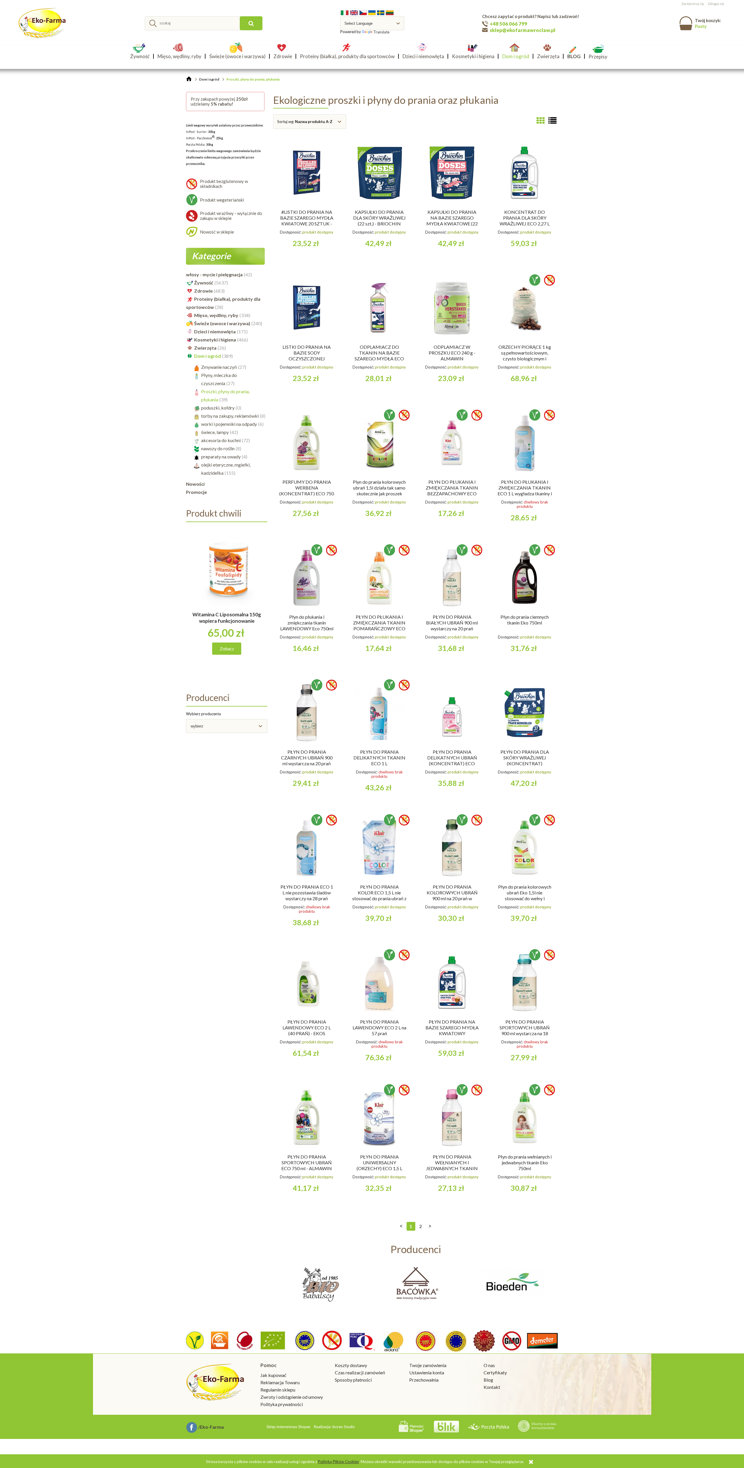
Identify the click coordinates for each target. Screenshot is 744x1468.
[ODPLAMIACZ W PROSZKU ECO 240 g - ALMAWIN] (452, 307)
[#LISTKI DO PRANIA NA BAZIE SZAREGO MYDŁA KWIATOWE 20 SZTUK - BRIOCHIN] (306, 172)
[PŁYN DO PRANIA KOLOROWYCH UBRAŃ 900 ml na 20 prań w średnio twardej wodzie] (452, 847)
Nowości (195, 484)
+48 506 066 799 (508, 24)
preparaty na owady (221, 456)
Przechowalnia (424, 1379)
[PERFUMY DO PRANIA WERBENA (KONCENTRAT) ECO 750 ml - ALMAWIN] (306, 442)
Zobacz (227, 648)
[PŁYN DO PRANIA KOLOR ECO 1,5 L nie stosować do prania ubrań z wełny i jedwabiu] (379, 847)
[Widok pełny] (552, 120)
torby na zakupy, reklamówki (230, 416)
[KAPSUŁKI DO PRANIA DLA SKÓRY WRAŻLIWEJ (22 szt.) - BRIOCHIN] (379, 172)
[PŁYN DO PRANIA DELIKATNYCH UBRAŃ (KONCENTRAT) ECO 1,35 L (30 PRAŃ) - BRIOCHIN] (452, 712)
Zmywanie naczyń (219, 367)
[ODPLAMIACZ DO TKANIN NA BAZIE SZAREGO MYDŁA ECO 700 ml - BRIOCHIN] (379, 307)
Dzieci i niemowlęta (215, 331)
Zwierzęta (205, 347)
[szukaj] (251, 23)
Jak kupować (273, 1375)
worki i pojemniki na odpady (229, 424)
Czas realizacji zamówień (360, 1372)
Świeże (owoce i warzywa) (222, 323)
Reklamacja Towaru (280, 1382)
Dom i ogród (207, 356)
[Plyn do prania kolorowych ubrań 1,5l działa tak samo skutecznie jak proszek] (379, 442)
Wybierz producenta (203, 714)
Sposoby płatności (353, 1379)
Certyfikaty (495, 1372)
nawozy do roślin (218, 448)
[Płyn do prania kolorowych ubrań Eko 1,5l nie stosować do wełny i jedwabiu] (524, 847)
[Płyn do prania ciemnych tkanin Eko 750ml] (524, 577)
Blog (488, 1379)
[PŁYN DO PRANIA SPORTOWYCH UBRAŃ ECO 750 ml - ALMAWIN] (306, 1117)
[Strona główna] (43, 23)
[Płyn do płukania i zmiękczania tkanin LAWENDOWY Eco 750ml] (306, 577)
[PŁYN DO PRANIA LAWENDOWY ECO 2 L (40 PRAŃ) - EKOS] (306, 982)
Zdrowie (203, 290)
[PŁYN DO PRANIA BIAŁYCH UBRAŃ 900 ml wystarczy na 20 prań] (452, 577)
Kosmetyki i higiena (215, 339)
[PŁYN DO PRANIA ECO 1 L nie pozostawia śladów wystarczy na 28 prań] (306, 847)
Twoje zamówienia (427, 1365)
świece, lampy (215, 432)
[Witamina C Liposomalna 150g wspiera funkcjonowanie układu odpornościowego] (227, 574)
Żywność (203, 282)
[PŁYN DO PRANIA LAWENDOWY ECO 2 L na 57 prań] (379, 982)
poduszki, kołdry (218, 407)
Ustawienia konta (426, 1372)
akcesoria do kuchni (221, 440)
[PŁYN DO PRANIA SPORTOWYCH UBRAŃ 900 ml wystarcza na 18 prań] (524, 982)
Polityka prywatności (281, 1404)
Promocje (196, 492)
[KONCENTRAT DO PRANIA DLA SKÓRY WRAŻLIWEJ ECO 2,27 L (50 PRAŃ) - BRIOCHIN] (524, 172)
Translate (381, 32)
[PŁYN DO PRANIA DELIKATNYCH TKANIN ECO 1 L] (379, 712)
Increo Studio (343, 1426)
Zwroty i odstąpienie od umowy (291, 1397)
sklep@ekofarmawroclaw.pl (522, 30)
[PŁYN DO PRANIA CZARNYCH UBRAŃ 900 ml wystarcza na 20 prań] (306, 712)
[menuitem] (141, 56)
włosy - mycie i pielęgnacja (214, 274)
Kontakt (492, 1387)
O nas (489, 1365)
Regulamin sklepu (277, 1389)
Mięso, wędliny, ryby (216, 315)
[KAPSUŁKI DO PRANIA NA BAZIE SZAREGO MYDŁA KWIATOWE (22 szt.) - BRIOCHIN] (452, 172)
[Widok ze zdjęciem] (540, 120)
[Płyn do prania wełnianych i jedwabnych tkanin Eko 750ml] (524, 1117)
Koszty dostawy (351, 1365)
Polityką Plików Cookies (338, 1461)
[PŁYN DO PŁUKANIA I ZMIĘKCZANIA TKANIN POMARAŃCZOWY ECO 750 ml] (379, 577)
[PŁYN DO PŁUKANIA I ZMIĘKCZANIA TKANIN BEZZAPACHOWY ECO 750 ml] (452, 442)
